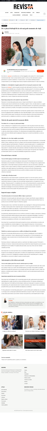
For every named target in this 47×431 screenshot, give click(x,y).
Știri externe (3, 391)
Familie (38, 12)
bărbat (9, 87)
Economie (3, 395)
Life (33, 12)
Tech (31, 15)
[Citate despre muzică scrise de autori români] (35, 341)
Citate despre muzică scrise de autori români (33, 350)
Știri (11, 12)
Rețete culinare (4, 399)
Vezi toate (42, 312)
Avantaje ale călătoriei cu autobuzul (9, 331)
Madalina (7, 32)
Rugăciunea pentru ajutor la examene (9, 350)
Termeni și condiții (28, 379)
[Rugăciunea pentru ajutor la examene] (12, 341)
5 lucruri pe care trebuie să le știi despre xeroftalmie (34, 331)
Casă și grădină (16, 15)
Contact (26, 383)
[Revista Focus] (23, 6)
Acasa (6, 12)
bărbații (10, 76)
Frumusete (3, 401)
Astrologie (25, 15)
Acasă (2, 23)
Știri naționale (4, 389)
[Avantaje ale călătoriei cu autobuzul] (12, 322)
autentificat (9, 359)
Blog (25, 372)
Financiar (16, 12)
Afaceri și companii (26, 12)
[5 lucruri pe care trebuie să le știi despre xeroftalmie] (35, 322)
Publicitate (26, 374)
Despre (25, 381)
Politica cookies (27, 377)
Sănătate (3, 403)
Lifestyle (6, 23)
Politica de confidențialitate (29, 375)
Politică (2, 393)
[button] (44, 14)
